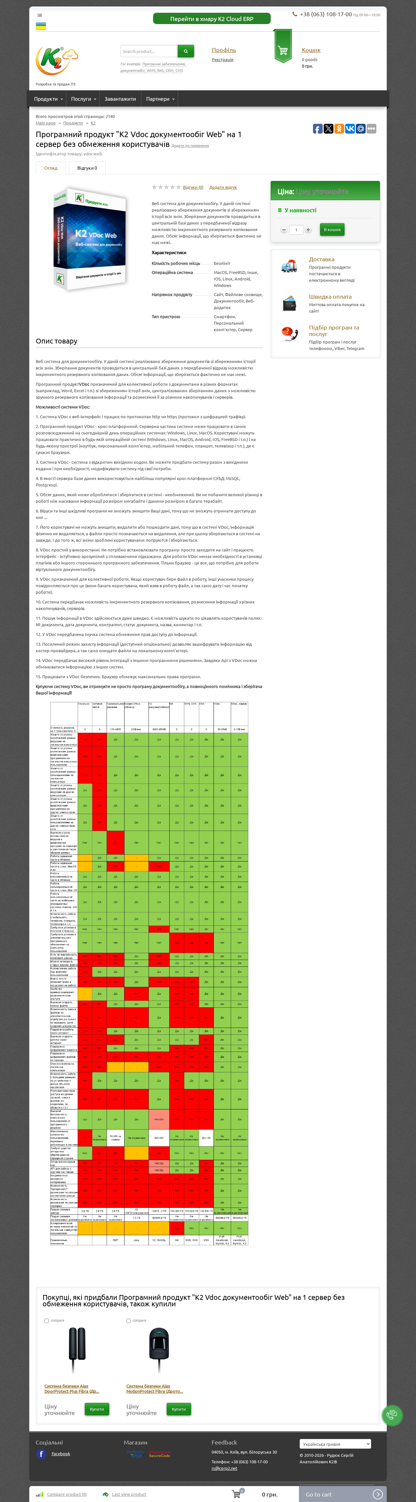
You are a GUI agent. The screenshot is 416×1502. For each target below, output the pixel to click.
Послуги (81, 98)
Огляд (50, 168)
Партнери (158, 98)
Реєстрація (222, 59)
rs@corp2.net (224, 1468)
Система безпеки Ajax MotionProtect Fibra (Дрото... (154, 1388)
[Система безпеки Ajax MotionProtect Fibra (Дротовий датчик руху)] (159, 1352)
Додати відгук (223, 187)
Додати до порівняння (190, 145)
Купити (97, 1409)
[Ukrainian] (41, 25)
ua (39, 14)
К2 (93, 122)
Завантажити (120, 98)
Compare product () (67, 1494)
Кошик (311, 49)
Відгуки (87, 168)
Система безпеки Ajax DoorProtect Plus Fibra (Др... (72, 1388)
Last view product (129, 1494)
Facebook (61, 1453)
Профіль (224, 49)
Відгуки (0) (193, 187)
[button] (392, 1415)
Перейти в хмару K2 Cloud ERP (212, 18)
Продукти (46, 98)
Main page (46, 122)
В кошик (332, 229)
